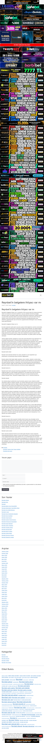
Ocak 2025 (4, 569)
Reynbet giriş (7, 697)
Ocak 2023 (4, 615)
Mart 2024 (4, 588)
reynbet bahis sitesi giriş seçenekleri (7, 684)
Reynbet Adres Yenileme (7, 525)
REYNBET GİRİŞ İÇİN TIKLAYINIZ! (22, 44)
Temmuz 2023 (5, 604)
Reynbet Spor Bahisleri (20, 716)
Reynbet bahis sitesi (26, 682)
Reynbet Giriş (5, 502)
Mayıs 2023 (4, 608)
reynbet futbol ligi (13, 693)
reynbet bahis (16, 682)
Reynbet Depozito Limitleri (8, 537)
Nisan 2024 (4, 586)
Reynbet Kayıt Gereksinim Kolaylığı (10, 514)
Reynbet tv (13, 718)
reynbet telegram (35, 716)
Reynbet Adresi (5, 500)
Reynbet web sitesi (24, 720)
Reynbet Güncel (17, 699)
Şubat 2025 (4, 567)
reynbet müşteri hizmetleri (27, 710)
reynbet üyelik (23, 724)
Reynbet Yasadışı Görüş (7, 527)
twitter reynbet (38, 726)
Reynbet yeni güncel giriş (11, 724)
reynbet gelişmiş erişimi (20, 693)
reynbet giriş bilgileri (28, 697)
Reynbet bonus (29, 684)
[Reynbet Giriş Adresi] (7, 295)
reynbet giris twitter (29, 695)
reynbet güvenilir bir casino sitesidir (7, 704)
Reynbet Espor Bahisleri (7, 523)
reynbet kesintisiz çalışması (30, 707)
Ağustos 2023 (5, 602)
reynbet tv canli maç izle (31, 718)
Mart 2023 (4, 612)
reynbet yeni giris (24, 722)
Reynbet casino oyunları (25, 690)
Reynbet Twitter (5, 660)
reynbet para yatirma (20, 712)
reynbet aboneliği (25, 679)
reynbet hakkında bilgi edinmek (30, 704)
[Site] (22, 75)
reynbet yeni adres (7, 722)
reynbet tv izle (5, 720)
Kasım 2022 (4, 619)
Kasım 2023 (4, 596)
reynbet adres (31, 679)
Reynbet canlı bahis (24, 686)
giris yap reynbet (17, 677)
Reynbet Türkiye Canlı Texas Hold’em (11, 449)
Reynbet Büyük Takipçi (7, 531)
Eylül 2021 (4, 645)
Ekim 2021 (4, 643)
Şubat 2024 (4, 590)
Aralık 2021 (4, 639)
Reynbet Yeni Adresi (6, 662)
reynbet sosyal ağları (12, 716)
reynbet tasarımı (28, 716)
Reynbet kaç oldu (20, 707)
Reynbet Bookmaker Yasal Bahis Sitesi (10, 508)
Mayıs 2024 (4, 584)
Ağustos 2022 (5, 623)
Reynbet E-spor (5, 512)
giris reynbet (11, 677)
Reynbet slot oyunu (7, 451)
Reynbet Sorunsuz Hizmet (8, 535)
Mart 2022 (4, 633)
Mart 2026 (4, 559)
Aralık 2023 (4, 594)
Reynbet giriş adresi (18, 697)
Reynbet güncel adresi (9, 702)
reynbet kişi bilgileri (38, 707)
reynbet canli (5, 686)
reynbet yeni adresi (15, 722)
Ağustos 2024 (5, 578)
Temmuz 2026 (5, 551)
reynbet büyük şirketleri (37, 684)
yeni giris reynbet (5, 728)
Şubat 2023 (4, 614)
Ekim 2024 (4, 574)
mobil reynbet (12, 679)
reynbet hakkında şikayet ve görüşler (7, 705)
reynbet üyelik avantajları (30, 724)
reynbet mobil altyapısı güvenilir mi (13, 709)
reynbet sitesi (39, 714)
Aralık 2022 (4, 617)
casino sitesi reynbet (24, 675)
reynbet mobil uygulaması (7, 710)
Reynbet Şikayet (5, 658)
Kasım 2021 (4, 641)
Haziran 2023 (5, 606)
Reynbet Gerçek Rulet (7, 529)
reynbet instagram (33, 705)
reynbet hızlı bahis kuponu (25, 705)
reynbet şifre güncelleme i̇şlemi (6, 726)
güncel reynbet (34, 677)
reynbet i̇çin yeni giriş (5, 707)
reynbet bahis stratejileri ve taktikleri (18, 684)
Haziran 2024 (5, 582)
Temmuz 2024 (5, 580)
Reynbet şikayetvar (28, 726)
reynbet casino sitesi (7, 691)
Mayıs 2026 (4, 555)
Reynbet (5, 447)
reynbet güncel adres (26, 699)
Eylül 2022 (4, 621)
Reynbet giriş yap (7, 699)
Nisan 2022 (4, 631)
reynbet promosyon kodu (16, 714)
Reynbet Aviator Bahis (7, 533)
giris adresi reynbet (36, 675)
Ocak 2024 (4, 592)
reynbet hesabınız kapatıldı (17, 705)
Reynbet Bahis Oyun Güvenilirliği (9, 506)
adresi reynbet (5, 675)
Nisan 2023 (4, 610)
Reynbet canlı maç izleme (9, 690)
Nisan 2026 (4, 557)
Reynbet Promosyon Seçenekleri (9, 521)
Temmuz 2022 (5, 625)
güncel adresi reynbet (26, 677)
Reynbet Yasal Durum (7, 517)
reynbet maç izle (5, 709)
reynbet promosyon (6, 714)
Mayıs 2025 (4, 565)
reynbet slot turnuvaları (5, 716)
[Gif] (22, 123)
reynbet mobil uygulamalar (30, 709)
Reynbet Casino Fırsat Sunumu (9, 519)
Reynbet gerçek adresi (10, 695)
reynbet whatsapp (32, 720)
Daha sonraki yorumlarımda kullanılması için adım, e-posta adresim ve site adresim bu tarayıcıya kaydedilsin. (22, 485)
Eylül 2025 (4, 561)
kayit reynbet (5, 679)
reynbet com (21, 691)
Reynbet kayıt (11, 707)
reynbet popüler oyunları (37, 712)
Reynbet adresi (7, 682)
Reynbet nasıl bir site (8, 712)
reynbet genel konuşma (28, 693)
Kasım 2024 (4, 573)
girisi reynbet (5, 677)
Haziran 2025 (5, 563)
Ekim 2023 (4, 598)
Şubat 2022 (4, 635)
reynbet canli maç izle (12, 686)
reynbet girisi (22, 695)
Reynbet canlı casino (8, 688)
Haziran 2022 (5, 627)
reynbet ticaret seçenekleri (6, 718)
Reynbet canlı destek (23, 688)
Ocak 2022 (4, 637)
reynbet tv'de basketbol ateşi (22, 718)
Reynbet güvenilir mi (19, 704)
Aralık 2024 (4, 571)
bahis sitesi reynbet (13, 675)
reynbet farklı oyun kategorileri (6, 693)
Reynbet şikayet (16, 726)
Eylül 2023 (4, 600)
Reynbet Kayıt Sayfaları (7, 515)
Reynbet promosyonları (28, 714)
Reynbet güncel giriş (24, 702)
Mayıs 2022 (4, 629)
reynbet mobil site (21, 709)
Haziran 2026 (5, 553)
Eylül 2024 (4, 576)
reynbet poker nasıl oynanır (30, 712)
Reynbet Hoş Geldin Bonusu (8, 510)
